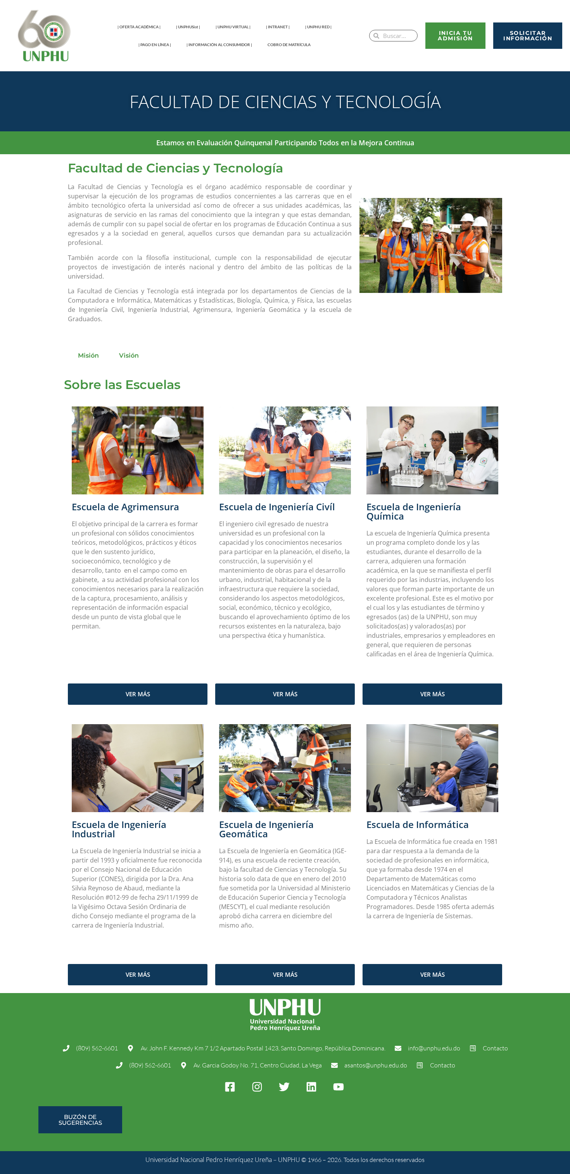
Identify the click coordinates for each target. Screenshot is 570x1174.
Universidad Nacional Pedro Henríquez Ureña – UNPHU (222, 1159)
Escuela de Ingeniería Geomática (266, 829)
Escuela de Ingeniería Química (413, 511)
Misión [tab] (88, 355)
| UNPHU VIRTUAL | (233, 26)
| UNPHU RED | (318, 26)
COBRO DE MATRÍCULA (289, 44)
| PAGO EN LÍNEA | (154, 44)
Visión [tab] (129, 355)
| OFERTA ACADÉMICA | (139, 26)
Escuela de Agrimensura (125, 506)
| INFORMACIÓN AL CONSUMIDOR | (219, 44)
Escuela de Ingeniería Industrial (119, 829)
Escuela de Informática (417, 824)
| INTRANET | (278, 26)
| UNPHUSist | (188, 26)
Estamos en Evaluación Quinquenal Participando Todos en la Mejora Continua (285, 142)
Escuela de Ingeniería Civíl (277, 506)
